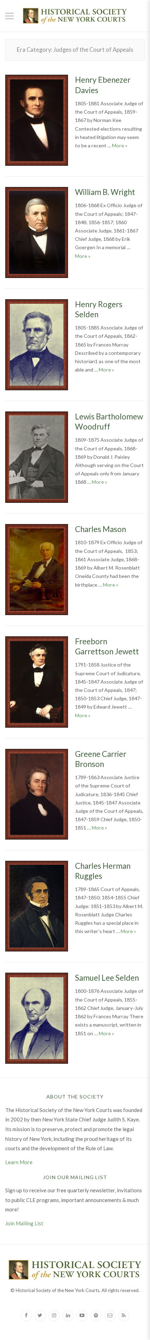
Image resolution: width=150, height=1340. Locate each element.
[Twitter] (40, 1315)
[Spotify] (96, 1315)
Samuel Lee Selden (107, 977)
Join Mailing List (24, 1223)
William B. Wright (105, 192)
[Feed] (123, 1315)
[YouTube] (82, 1315)
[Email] (109, 1315)
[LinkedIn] (68, 1315)
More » (119, 145)
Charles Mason (100, 529)
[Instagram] (54, 1315)
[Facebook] (26, 1315)
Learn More (18, 1162)
